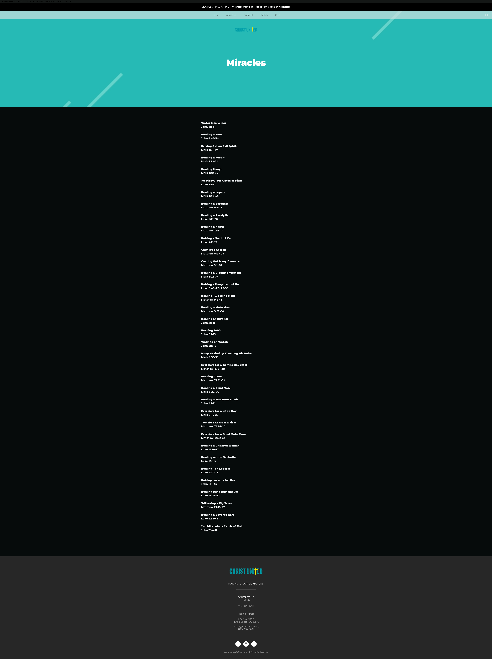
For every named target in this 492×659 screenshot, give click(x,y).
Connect (248, 15)
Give (277, 15)
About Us (231, 15)
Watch (264, 15)
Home (215, 15)
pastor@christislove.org (246, 626)
